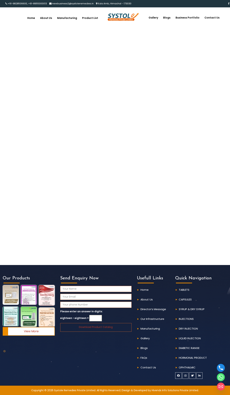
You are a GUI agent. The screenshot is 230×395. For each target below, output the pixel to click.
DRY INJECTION (188, 328)
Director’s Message (153, 309)
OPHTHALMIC (187, 367)
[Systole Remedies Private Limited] (123, 16)
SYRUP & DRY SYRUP (191, 309)
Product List (90, 18)
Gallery (153, 17)
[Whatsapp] (221, 377)
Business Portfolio (187, 17)
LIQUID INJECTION (190, 338)
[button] (11, 295)
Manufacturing (67, 18)
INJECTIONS (186, 319)
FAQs (144, 358)
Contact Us (212, 17)
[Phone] (221, 368)
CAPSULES (185, 299)
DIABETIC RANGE (189, 348)
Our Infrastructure (152, 319)
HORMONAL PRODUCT (193, 358)
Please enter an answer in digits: (81, 311)
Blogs (167, 17)
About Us (46, 18)
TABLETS (184, 290)
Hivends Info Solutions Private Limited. (175, 390)
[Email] (221, 387)
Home (31, 18)
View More (31, 331)
